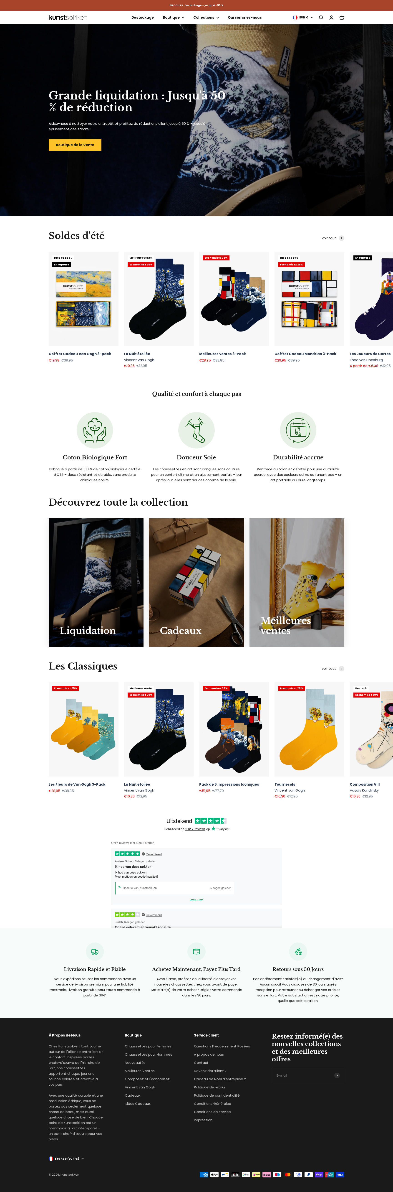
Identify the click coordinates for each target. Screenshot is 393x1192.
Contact (201, 1062)
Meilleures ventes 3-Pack (222, 353)
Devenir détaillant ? (210, 1070)
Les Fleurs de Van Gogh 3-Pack (77, 784)
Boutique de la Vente (75, 145)
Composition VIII (365, 784)
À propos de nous (209, 1054)
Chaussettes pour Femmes (148, 1046)
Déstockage (142, 17)
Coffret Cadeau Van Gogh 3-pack (80, 353)
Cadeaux (132, 1095)
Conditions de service (212, 1111)
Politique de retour (209, 1087)
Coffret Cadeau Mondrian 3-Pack (305, 353)
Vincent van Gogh (140, 1087)
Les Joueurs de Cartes (370, 353)
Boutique (171, 17)
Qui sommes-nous (245, 17)
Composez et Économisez (147, 1079)
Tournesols (285, 784)
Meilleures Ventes (140, 1070)
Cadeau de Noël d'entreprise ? (220, 1079)
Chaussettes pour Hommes (148, 1054)
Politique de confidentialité (217, 1095)
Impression (203, 1120)
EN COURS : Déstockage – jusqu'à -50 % (196, 5)
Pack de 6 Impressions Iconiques (229, 784)
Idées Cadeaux (138, 1103)
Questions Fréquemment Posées (222, 1046)
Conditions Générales (212, 1103)
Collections (203, 17)
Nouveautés (135, 1062)
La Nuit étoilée (137, 353)
